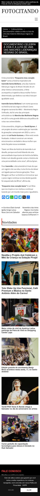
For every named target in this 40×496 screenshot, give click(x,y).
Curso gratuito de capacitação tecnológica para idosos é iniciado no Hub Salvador (18, 445)
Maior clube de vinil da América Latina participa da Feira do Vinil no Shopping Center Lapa (20, 3)
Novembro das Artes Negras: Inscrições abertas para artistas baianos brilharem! (30, 211)
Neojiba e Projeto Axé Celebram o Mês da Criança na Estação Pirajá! (20, 256)
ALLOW (29, 490)
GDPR (24, 485)
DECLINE (11, 490)
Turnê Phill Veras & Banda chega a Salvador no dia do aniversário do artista (19, 407)
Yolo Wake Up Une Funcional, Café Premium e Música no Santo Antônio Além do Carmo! (20, 290)
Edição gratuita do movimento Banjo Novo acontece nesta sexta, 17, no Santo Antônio (19, 369)
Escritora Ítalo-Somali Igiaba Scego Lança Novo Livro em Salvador (11, 209)
